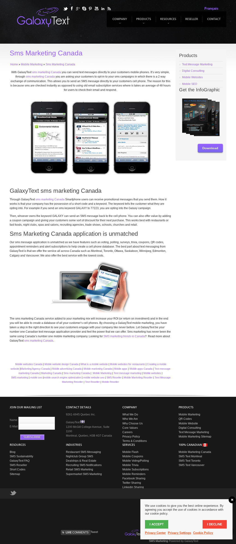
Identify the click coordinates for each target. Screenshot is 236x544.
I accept (157, 524)
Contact (214, 19)
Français (211, 8)
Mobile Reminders (133, 474)
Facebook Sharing (133, 478)
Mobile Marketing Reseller (138, 377)
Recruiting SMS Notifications (84, 465)
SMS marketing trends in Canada (124, 336)
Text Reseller (92, 381)
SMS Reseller (114, 377)
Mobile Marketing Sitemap (195, 436)
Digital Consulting (190, 427)
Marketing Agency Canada (35, 368)
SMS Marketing (158, 541)
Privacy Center (155, 533)
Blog (12, 452)
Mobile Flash (130, 452)
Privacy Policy (131, 436)
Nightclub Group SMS (79, 456)
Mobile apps (120, 368)
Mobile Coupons (132, 456)
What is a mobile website (94, 364)
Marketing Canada (51, 373)
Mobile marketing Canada (98, 368)
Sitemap (15, 474)
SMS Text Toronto (190, 460)
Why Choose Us (132, 423)
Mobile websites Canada (28, 364)
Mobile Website (188, 423)
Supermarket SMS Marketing (84, 474)
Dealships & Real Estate (81, 460)
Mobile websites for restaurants (127, 364)
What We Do (130, 414)
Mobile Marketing (102, 373)
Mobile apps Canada (141, 368)
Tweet (94, 532)
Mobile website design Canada (61, 364)
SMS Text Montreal (190, 456)
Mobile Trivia (130, 465)
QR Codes (185, 418)
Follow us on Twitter (13, 494)
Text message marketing (127, 373)
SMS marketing (19, 377)
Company (119, 21)
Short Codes (17, 469)
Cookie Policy (203, 533)
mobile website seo (93, 377)
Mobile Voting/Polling (135, 460)
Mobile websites (152, 373)
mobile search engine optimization (62, 377)
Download (210, 148)
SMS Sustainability (21, 456)
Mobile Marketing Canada (195, 452)
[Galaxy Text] (133, 533)
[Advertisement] (121, 513)
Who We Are (130, 418)
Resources (167, 21)
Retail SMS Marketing (79, 469)
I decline (214, 524)
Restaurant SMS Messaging (83, 452)
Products (143, 21)
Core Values (130, 427)
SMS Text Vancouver (191, 465)
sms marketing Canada (50, 199)
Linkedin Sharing (133, 487)
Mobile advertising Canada (67, 368)
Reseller (191, 19)
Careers (127, 432)
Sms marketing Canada (77, 373)
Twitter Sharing (131, 482)
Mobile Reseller (110, 381)
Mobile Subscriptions (135, 469)
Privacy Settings (179, 533)
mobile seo (36, 377)
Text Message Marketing (194, 432)
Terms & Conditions (134, 441)
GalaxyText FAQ (20, 460)
